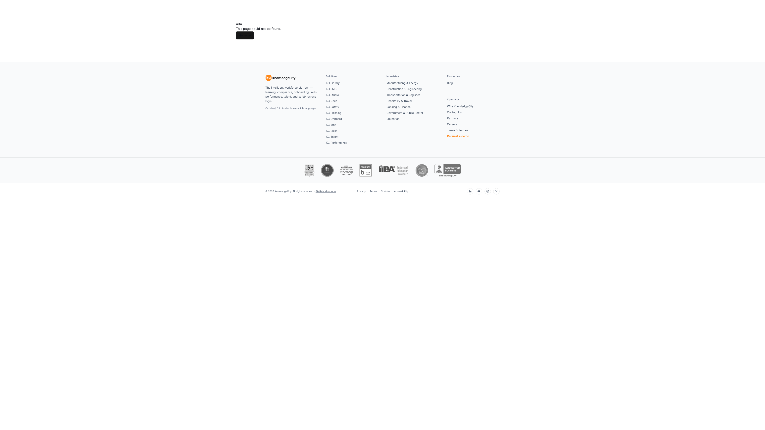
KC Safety (332, 106)
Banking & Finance (398, 106)
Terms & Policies (457, 130)
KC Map (331, 124)
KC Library (333, 83)
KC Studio (332, 95)
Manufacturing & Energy (402, 83)
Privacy (361, 191)
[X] (496, 191)
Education (392, 118)
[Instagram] (487, 191)
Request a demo (458, 136)
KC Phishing (333, 112)
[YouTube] (479, 191)
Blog (450, 83)
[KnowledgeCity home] (280, 78)
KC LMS (331, 89)
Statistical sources (326, 191)
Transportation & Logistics (403, 95)
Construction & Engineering (404, 89)
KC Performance (336, 142)
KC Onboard (334, 118)
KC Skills (331, 130)
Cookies (385, 191)
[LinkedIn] (470, 191)
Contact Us (454, 112)
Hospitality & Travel (399, 101)
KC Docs (331, 101)
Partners (452, 118)
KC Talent (332, 136)
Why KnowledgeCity (460, 106)
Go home (245, 35)
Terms (373, 191)
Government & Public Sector (404, 112)
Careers (452, 124)
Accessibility (401, 191)
